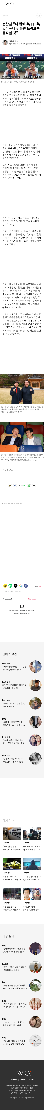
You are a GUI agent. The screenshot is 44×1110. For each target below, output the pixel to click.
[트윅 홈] (8, 3)
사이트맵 (30, 1088)
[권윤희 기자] (5, 42)
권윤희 (11, 41)
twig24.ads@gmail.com (26, 1093)
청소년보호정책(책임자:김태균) (19, 1088)
